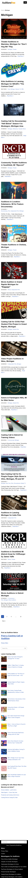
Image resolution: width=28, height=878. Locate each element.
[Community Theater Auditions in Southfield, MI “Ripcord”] (14, 151)
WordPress (19, 845)
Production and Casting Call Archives (10, 795)
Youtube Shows (22, 128)
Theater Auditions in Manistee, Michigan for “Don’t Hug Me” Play (14, 44)
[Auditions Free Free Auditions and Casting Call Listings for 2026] (8, 2)
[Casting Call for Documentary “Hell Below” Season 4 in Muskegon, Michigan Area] (14, 109)
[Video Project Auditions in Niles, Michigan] (14, 349)
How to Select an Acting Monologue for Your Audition (14, 866)
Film (9, 211)
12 (20, 616)
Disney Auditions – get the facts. (9, 790)
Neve (7, 845)
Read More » (21, 56)
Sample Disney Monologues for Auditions (11, 874)
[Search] (25, 648)
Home (2, 10)
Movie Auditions (12, 600)
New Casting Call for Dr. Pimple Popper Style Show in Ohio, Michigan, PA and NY (13, 476)
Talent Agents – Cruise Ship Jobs (9, 792)
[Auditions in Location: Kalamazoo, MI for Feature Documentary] (14, 190)
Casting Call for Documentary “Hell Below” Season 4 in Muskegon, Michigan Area (13, 123)
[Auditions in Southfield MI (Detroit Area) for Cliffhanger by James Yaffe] (14, 540)
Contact (3, 853)
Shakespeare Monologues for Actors (10, 864)
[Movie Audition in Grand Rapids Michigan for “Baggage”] (14, 270)
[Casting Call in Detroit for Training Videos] (14, 423)
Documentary (4, 211)
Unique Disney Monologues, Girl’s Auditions (11, 876)
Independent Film (15, 211)
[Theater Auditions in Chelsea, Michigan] (14, 233)
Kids (9, 89)
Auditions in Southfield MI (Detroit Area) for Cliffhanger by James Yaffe (13, 554)
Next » (3, 621)
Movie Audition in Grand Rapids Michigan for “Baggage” (11, 284)
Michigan (10, 49)
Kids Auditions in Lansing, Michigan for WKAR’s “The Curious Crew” (12, 83)
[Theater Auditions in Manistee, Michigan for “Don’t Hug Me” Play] (14, 29)
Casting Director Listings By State (9, 797)
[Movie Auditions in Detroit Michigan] (14, 581)
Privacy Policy (4, 643)
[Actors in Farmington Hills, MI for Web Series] (14, 386)
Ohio (12, 483)
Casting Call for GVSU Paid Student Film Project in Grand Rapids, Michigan (14, 324)
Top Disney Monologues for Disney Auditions (12, 869)
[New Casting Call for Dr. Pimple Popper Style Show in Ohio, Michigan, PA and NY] (14, 462)
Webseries (15, 128)
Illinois (9, 289)
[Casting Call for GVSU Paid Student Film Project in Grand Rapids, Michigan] (14, 310)
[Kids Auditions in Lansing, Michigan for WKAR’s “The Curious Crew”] (14, 70)
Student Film (16, 329)
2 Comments (11, 598)
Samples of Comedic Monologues (9, 861)
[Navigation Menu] (25, 2)
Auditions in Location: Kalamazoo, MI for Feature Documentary (12, 204)
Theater (15, 49)
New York (8, 483)
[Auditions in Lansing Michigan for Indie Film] (14, 502)
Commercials (11, 440)
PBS (23, 89)
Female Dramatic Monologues (8, 871)
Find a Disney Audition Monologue (9, 859)
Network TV (18, 89)
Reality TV (23, 483)
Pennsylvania (17, 483)
